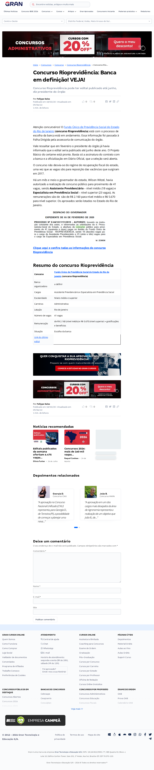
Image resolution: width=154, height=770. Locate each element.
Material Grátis (125, 644)
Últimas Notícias (11, 11)
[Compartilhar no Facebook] (106, 101)
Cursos (59, 11)
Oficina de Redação (88, 680)
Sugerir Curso (124, 657)
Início (35, 65)
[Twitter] (150, 735)
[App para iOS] (119, 735)
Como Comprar (9, 648)
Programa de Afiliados (13, 666)
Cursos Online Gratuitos (90, 684)
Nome (36, 586)
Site (35, 607)
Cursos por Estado (88, 671)
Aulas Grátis (123, 653)
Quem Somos (8, 639)
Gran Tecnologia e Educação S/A (68, 752)
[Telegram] (150, 739)
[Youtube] (129, 735)
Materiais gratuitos (127, 11)
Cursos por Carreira (88, 666)
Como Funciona (9, 644)
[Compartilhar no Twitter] (109, 101)
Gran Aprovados (86, 11)
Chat (45, 644)
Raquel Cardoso (71, 458)
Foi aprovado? (54, 670)
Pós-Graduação (86, 657)
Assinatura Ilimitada (89, 639)
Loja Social (7, 653)
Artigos (71, 11)
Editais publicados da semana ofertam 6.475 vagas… (45, 453)
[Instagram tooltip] (134, 735)
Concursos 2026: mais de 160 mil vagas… (74, 451)
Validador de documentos (14, 657)
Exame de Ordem (87, 648)
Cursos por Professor (89, 675)
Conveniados (8, 662)
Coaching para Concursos (91, 644)
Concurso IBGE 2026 (29, 11)
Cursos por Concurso (89, 662)
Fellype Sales (43, 99)
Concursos (46, 11)
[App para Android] (124, 735)
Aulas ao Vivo (124, 648)
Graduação (84, 653)
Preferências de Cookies (14, 675)
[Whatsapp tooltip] (140, 735)
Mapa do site (94, 735)
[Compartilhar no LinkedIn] (113, 101)
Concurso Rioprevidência (79, 65)
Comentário (39, 551)
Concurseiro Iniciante (106, 11)
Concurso (59, 65)
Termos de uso (77, 735)
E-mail (37, 597)
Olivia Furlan (39, 461)
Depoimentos (124, 639)
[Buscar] (33, 5)
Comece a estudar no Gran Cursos (77, 368)
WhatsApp (48, 648)
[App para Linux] (114, 735)
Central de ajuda (51, 639)
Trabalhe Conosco (10, 671)
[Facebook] (145, 735)
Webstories (145, 11)
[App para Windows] (109, 735)
